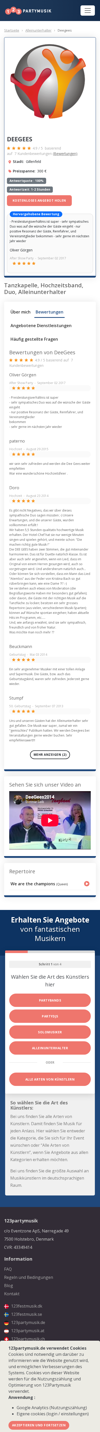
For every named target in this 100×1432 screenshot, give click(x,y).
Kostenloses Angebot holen (39, 200)
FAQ (8, 1269)
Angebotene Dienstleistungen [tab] (41, 325)
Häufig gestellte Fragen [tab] (34, 339)
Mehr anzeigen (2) (50, 754)
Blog (8, 1285)
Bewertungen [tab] (49, 312)
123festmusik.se (26, 1314)
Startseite (11, 30)
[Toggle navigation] (88, 10)
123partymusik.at (27, 1330)
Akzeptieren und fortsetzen (39, 1425)
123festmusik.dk (26, 1306)
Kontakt (11, 1294)
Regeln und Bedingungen (28, 1277)
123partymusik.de (27, 1322)
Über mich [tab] (21, 312)
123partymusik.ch (27, 1339)
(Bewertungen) (65, 153)
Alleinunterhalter (38, 30)
